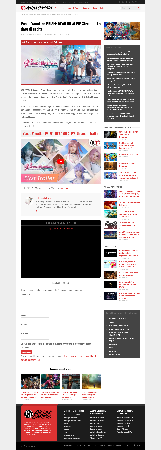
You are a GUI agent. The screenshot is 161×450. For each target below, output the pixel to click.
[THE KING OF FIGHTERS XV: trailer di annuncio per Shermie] (50, 388)
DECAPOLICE (113, 351)
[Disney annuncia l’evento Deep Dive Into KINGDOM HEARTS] (110, 287)
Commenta (25, 294)
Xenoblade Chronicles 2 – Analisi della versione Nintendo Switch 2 (128, 145)
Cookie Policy (92, 445)
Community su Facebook (125, 420)
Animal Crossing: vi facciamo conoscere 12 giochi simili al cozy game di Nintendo (129, 234)
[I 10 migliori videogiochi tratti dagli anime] (110, 208)
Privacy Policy (81, 445)
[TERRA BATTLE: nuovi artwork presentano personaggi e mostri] (30, 388)
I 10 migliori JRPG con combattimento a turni (127, 223)
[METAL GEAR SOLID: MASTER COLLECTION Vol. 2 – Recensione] (110, 137)
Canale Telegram (122, 429)
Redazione (48, 2)
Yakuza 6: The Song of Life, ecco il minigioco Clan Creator (70, 394)
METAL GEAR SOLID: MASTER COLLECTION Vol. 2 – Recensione (128, 134)
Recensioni (67, 427)
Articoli (66, 430)
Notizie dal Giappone (97, 420)
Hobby (95, 8)
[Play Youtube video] (61, 161)
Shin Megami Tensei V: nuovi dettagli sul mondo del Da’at (90, 394)
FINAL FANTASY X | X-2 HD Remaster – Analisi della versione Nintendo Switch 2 (128, 175)
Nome (23, 315)
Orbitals (111, 348)
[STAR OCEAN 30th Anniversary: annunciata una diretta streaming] (110, 298)
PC (60, 34)
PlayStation (65, 34)
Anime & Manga (74, 8)
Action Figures (95, 423)
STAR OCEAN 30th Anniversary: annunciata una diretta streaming (129, 295)
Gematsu (64, 188)
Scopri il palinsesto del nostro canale (61, 229)
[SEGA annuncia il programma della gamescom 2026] (110, 278)
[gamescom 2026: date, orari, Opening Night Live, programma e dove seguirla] (110, 256)
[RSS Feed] (119, 2)
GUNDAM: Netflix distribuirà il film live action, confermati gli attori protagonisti (120, 66)
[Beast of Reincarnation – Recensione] (110, 169)
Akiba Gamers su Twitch (125, 417)
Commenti (49, 34)
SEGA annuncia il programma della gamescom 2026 (129, 273)
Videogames (60, 8)
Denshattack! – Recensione (128, 154)
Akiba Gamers (25, 14)
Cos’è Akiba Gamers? (27, 2)
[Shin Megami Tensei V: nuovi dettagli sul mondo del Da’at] (91, 388)
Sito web (24, 333)
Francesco (110, 58)
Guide (65, 433)
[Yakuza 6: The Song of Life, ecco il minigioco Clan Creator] (71, 388)
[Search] (138, 8)
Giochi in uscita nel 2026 (80, 2)
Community (38, 2)
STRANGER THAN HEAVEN (117, 319)
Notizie (40, 14)
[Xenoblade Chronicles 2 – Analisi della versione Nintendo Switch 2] (110, 148)
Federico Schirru (27, 34)
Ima (108, 72)
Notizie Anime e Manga (97, 417)
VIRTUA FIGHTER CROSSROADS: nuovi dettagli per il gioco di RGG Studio (120, 116)
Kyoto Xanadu (113, 344)
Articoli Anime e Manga (98, 432)
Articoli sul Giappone (97, 435)
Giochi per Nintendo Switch (72, 421)
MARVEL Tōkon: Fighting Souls (119, 329)
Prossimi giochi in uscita (72, 439)
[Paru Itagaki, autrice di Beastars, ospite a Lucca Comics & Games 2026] (110, 267)
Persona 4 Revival (114, 355)
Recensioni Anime (96, 426)
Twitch (103, 8)
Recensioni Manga (96, 429)
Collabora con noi (69, 445)
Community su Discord (124, 423)
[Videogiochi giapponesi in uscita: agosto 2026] (122, 39)
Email (23, 324)
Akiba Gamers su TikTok (124, 432)
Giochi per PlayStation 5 (72, 418)
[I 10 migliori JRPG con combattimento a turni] (110, 228)
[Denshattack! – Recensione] (110, 159)
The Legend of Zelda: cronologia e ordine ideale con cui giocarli (128, 214)
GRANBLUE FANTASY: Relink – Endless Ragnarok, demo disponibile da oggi (121, 93)
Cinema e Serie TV (96, 438)
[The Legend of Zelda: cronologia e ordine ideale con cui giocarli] (110, 217)
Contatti (56, 2)
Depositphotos (40, 445)
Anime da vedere (66, 2)
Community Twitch (123, 426)
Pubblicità (102, 445)
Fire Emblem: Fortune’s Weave (118, 326)
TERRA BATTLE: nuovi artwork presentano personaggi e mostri (29, 394)
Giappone (86, 8)
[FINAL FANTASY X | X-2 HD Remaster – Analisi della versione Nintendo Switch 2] (110, 178)
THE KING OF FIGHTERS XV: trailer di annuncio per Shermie (50, 394)
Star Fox (111, 322)
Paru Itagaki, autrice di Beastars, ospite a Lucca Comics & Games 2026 (127, 264)
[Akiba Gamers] (37, 10)
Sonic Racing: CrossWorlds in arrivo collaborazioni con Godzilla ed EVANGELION (119, 108)
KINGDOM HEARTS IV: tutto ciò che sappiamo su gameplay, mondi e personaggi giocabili (129, 193)
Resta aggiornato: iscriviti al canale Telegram (44, 42)
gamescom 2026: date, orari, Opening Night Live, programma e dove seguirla (129, 253)
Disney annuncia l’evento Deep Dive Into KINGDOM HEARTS (127, 284)
